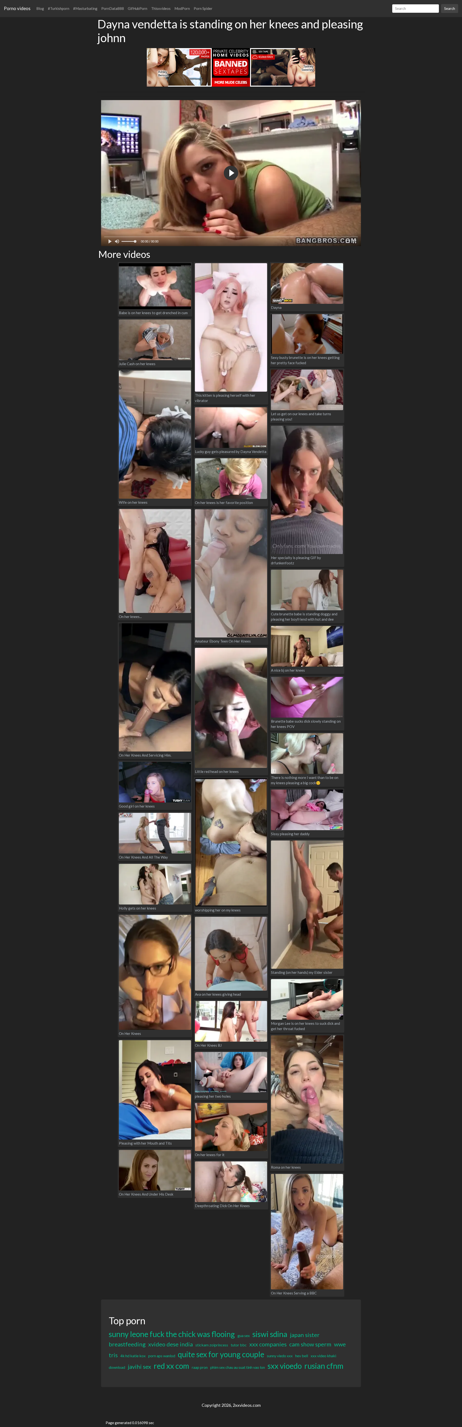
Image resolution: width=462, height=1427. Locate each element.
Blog (40, 8)
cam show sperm (310, 1344)
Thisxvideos (161, 8)
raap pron (200, 1367)
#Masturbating (85, 8)
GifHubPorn (137, 8)
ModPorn (182, 8)
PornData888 (112, 8)
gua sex (243, 1335)
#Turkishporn (58, 8)
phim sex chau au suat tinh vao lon (237, 1367)
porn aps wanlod (161, 1355)
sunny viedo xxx (280, 1355)
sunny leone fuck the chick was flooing (172, 1334)
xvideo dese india (170, 1344)
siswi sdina (269, 1334)
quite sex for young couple (221, 1354)
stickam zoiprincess (211, 1345)
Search (449, 8)
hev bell (301, 1355)
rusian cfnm (323, 1365)
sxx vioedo (285, 1365)
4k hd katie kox (133, 1355)
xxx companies (268, 1344)
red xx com (171, 1365)
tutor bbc (239, 1345)
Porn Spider (203, 8)
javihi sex (139, 1366)
